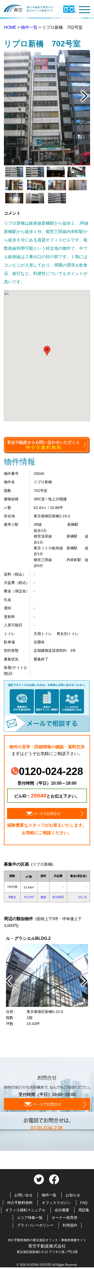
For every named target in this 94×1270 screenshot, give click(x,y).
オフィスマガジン (56, 1203)
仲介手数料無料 (20, 1203)
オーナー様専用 (64, 1217)
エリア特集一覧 (30, 1217)
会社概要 (62, 1210)
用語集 (83, 1210)
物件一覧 (30, 27)
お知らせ (73, 1195)
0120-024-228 (51, 771)
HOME (10, 27)
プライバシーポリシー (35, 1225)
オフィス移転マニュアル (25, 1210)
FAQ (83, 1203)
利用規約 (70, 1225)
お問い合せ (23, 1195)
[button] (47, 351)
